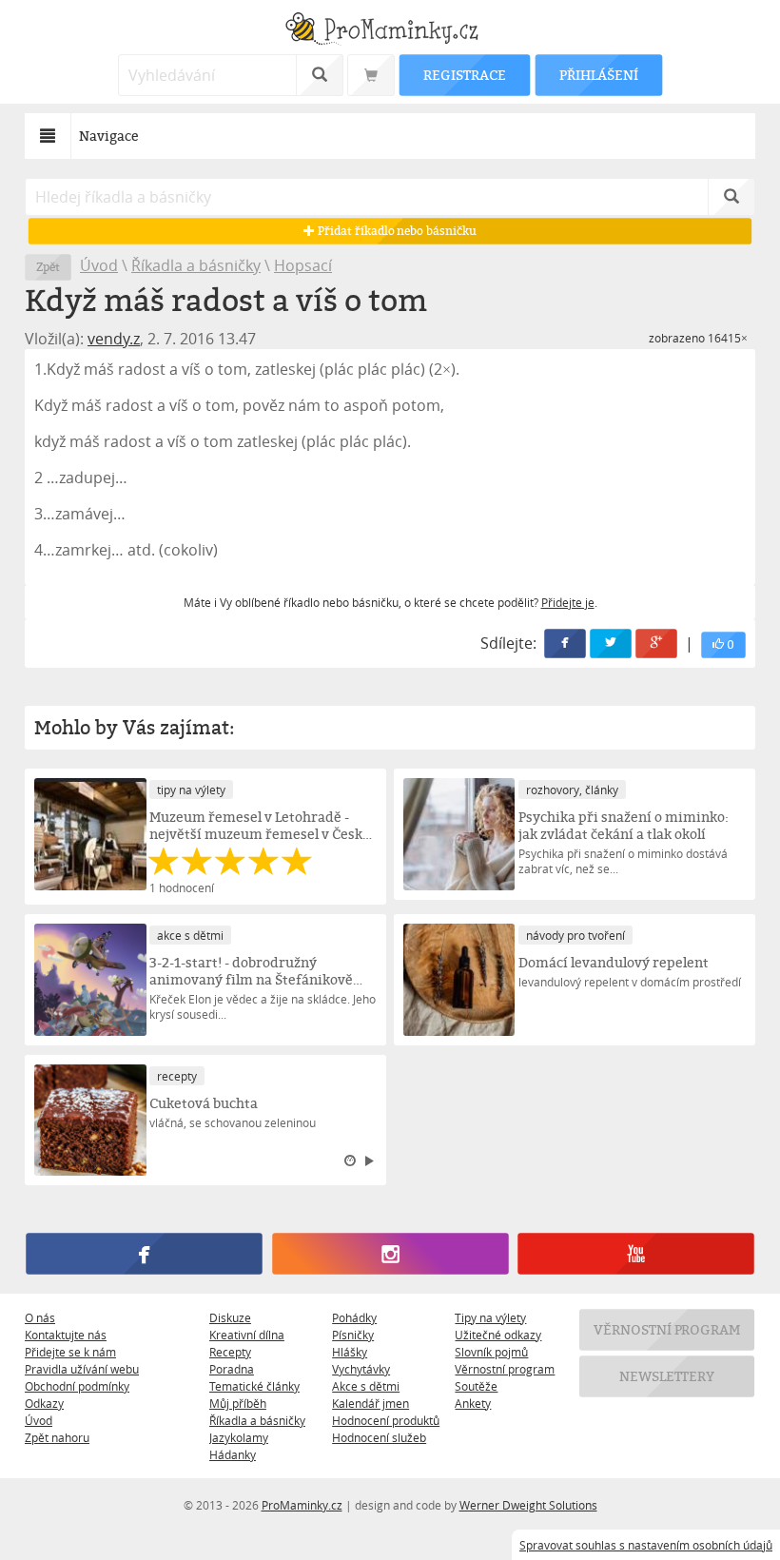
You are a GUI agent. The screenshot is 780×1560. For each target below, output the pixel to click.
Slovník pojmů (491, 1351)
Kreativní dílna (246, 1334)
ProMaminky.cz (302, 1504)
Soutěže (476, 1386)
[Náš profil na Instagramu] (390, 1255)
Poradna (231, 1368)
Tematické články (254, 1386)
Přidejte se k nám (70, 1351)
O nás (40, 1317)
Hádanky (232, 1454)
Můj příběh (237, 1403)
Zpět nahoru (57, 1437)
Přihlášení (598, 75)
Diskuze (230, 1317)
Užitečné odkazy (498, 1334)
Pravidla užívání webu (82, 1368)
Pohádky (354, 1317)
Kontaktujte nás (66, 1334)
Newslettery (666, 1376)
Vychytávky (361, 1368)
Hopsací (303, 265)
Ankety (473, 1403)
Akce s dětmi (366, 1386)
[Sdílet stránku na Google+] (656, 643)
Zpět (48, 267)
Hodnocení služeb (379, 1437)
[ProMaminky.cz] (390, 31)
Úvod (99, 265)
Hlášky (349, 1351)
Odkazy (44, 1403)
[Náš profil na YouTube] (635, 1255)
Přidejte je (568, 602)
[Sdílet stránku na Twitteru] (611, 643)
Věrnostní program (505, 1368)
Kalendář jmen (370, 1403)
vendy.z (114, 338)
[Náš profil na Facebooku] (144, 1255)
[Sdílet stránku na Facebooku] (565, 643)
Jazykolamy (238, 1437)
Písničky (353, 1334)
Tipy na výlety (490, 1317)
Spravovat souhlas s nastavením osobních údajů (645, 1544)
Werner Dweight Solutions (528, 1504)
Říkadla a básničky (196, 265)
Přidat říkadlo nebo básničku (395, 231)
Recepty (230, 1351)
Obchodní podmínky (77, 1386)
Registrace (464, 75)
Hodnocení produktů (385, 1420)
